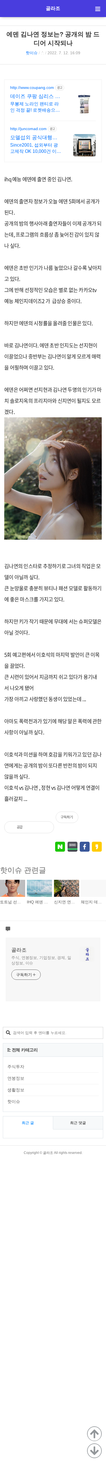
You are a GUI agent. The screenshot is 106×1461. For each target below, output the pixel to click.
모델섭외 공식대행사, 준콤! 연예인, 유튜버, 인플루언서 (34, 138)
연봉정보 (15, 1078)
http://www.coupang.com (32, 87)
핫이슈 (32, 53)
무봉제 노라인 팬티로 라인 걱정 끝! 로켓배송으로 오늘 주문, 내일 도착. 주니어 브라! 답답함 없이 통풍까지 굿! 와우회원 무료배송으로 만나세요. (35, 107)
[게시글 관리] (45, 827)
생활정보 (15, 1089)
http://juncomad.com (28, 128)
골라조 (53, 8)
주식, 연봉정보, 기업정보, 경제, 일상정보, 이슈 (41, 960)
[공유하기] (33, 827)
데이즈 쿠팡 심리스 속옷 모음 (35, 96)
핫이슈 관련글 (23, 870)
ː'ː (42, 53)
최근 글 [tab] (28, 1123)
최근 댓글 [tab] (78, 1123)
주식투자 (15, 1066)
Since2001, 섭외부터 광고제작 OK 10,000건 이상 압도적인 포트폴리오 (35, 149)
